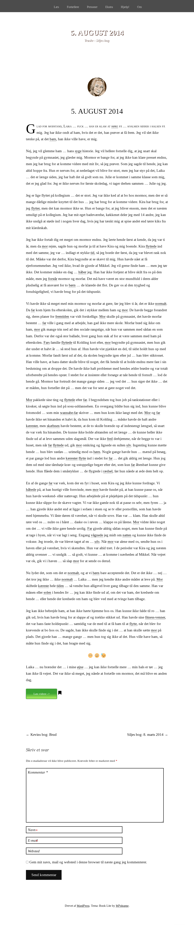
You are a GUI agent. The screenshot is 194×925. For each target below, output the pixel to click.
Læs (56, 7)
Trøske (88, 40)
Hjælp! (125, 7)
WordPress (83, 905)
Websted (34, 851)
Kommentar (38, 772)
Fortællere (73, 7)
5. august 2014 (97, 33)
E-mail (33, 840)
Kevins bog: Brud (41, 735)
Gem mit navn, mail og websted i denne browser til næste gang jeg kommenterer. (88, 862)
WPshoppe (122, 905)
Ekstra (109, 7)
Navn (33, 830)
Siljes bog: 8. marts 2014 (147, 735)
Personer (92, 7)
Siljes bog (102, 40)
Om (139, 7)
